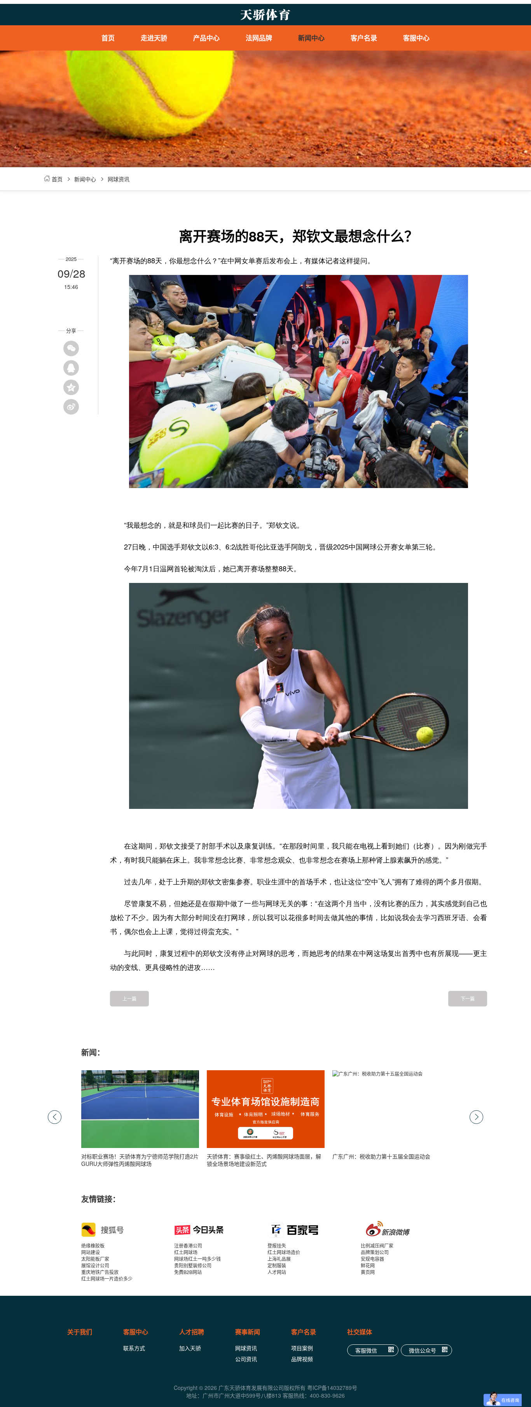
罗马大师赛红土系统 (215, 70)
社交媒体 (359, 1331)
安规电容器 (372, 1258)
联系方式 (134, 1348)
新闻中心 (311, 37)
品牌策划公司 (375, 1252)
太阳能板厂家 (95, 1258)
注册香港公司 (188, 1245)
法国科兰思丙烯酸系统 (216, 82)
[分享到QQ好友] (71, 368)
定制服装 (276, 1265)
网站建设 (90, 1252)
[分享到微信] (71, 348)
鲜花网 (368, 1265)
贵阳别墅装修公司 (192, 1265)
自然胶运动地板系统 (215, 128)
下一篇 (468, 998)
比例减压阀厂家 (377, 1245)
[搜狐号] (128, 1229)
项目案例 (302, 1348)
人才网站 (276, 1272)
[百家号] (314, 1229)
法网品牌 (259, 37)
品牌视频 (302, 1359)
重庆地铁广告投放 (100, 1272)
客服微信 (366, 1350)
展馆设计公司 (95, 1265)
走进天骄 (154, 37)
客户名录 (364, 37)
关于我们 (79, 1331)
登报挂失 (276, 1245)
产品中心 (206, 37)
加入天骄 (190, 1348)
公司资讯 (246, 1359)
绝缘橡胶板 (93, 1245)
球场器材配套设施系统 (216, 105)
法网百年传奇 (268, 70)
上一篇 (129, 998)
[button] (476, 1117)
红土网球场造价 (283, 1252)
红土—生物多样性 (268, 82)
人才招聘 (191, 1331)
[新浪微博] (407, 1229)
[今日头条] (220, 1229)
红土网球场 (185, 1252)
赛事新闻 (247, 1331)
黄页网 (368, 1272)
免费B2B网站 (188, 1272)
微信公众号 (422, 1350)
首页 (108, 37)
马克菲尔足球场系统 (215, 140)
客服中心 (416, 37)
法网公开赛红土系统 (215, 58)
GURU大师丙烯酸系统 (216, 93)
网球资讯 (118, 179)
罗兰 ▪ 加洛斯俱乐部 (268, 58)
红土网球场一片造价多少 (107, 1278)
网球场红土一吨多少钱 (197, 1258)
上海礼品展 (279, 1258)
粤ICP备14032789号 (332, 1387)
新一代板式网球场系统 (216, 117)
